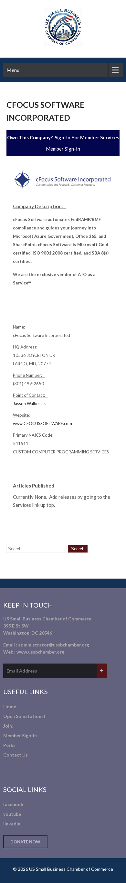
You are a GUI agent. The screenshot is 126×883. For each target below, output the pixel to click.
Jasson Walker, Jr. (29, 403)
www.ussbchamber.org (40, 652)
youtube (12, 814)
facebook (13, 804)
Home (9, 706)
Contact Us (15, 755)
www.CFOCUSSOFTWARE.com (42, 423)
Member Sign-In (63, 149)
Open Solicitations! (24, 716)
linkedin (11, 823)
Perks (9, 745)
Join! (8, 726)
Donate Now (25, 841)
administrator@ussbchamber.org (53, 644)
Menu (12, 70)
